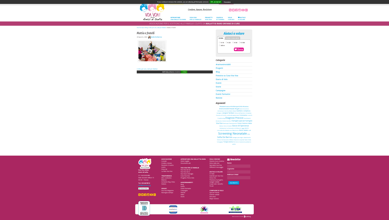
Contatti (164, 161)
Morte (241, 130)
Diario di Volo (222, 79)
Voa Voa (209, 18)
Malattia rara (228, 130)
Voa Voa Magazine (167, 190)
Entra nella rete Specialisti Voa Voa (215, 164)
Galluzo (221, 126)
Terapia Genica (228, 142)
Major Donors (214, 199)
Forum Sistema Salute (244, 123)
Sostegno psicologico (237, 137)
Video (182, 194)
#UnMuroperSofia (236, 106)
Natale (246, 130)
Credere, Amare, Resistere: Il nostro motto (167, 165)
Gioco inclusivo (228, 126)
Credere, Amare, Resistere (200, 9)
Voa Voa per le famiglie (190, 168)
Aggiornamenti (187, 182)
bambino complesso (243, 111)
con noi (231, 18)
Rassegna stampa (167, 192)
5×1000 (211, 174)
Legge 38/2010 (245, 128)
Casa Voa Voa (185, 176)
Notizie (219, 98)
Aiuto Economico (244, 109)
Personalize (227, 2)
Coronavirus (243, 115)
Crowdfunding (221, 118)
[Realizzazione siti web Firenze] (247, 216)
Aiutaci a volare (216, 172)
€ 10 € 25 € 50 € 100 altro (232, 44)
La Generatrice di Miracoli (234, 128)
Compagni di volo (216, 190)
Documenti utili (186, 163)
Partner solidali (214, 194)
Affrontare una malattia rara (193, 159)
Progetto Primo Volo (187, 178)
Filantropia (226, 123)
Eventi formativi (223, 94)
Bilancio (164, 180)
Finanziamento (233, 123)
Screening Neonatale (232, 133)
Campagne (220, 90)
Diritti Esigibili (185, 161)
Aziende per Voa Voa (216, 176)
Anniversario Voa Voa (223, 111)
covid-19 (250, 115)
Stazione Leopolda (239, 140)
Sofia (248, 134)
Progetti (219, 68)
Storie (218, 86)
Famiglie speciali (238, 121)
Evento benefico (227, 121)
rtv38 (249, 130)
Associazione (166, 159)
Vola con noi (214, 159)
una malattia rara (178, 18)
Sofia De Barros (224, 137)
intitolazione (223, 128)
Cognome (230, 169)
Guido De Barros (156, 37)
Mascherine (235, 130)
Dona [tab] (221, 38)
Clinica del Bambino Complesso (243, 113)
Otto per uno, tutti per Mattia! (157, 27)
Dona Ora (212, 178)
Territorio (236, 142)
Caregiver (219, 113)
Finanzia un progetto (216, 180)
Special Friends (214, 192)
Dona (240, 49)
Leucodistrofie (221, 130)
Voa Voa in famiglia (187, 174)
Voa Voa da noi (186, 170)
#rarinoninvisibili (223, 64)
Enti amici (212, 197)
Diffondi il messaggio (216, 167)
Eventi (218, 83)
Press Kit (164, 169)
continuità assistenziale (233, 115)
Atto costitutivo (166, 178)
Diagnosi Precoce (234, 117)
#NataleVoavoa (225, 106)
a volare (242, 18)
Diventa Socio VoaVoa (216, 161)
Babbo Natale (232, 111)
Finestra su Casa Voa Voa (227, 75)
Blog (146, 27)
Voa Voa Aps (140, 27)
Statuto (163, 184)
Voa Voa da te (185, 172)
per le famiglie (195, 18)
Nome (229, 163)
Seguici (164, 188)
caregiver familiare (228, 113)
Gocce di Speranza (240, 125)
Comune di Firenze (221, 115)
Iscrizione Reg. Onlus (168, 182)
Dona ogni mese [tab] (232, 38)
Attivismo (220, 18)
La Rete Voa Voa (166, 171)
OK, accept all (216, 2)
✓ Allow (184, 72)
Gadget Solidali (214, 182)
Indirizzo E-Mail (232, 174)
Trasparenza (166, 176)
